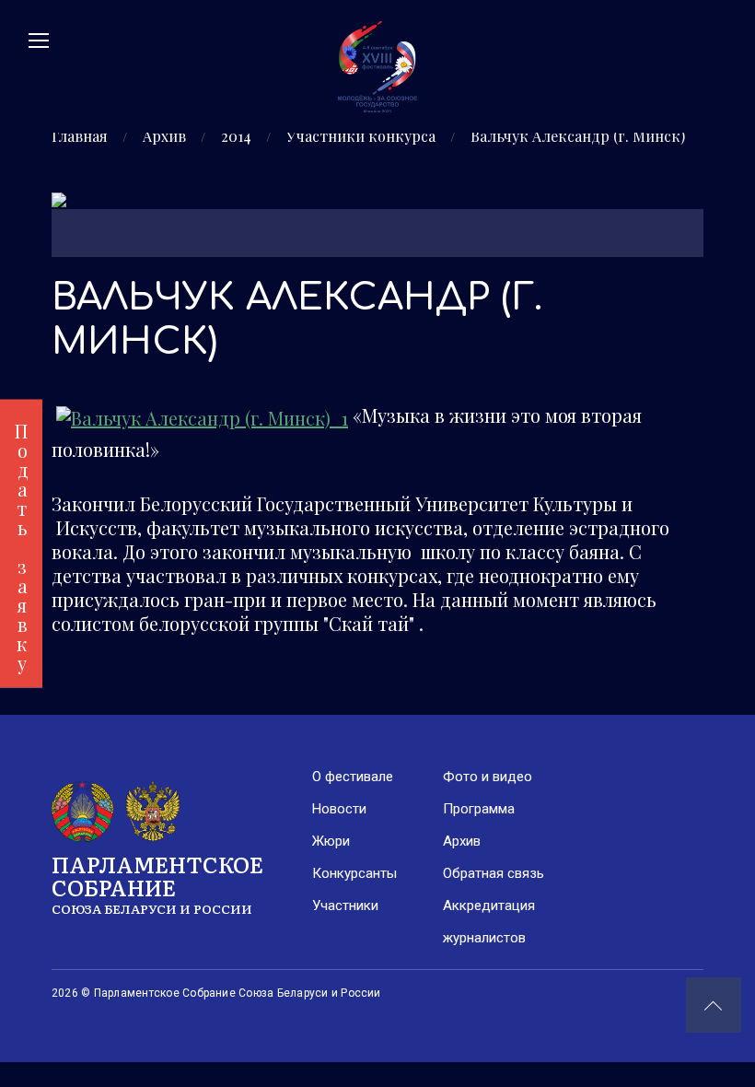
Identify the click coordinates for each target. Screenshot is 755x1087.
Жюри (331, 841)
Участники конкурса (361, 136)
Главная (80, 136)
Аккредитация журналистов (489, 921)
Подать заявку (21, 544)
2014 (236, 136)
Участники (345, 905)
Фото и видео (487, 776)
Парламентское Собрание (157, 882)
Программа (479, 809)
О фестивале (352, 776)
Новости (339, 809)
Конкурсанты (354, 873)
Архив (164, 136)
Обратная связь (493, 873)
